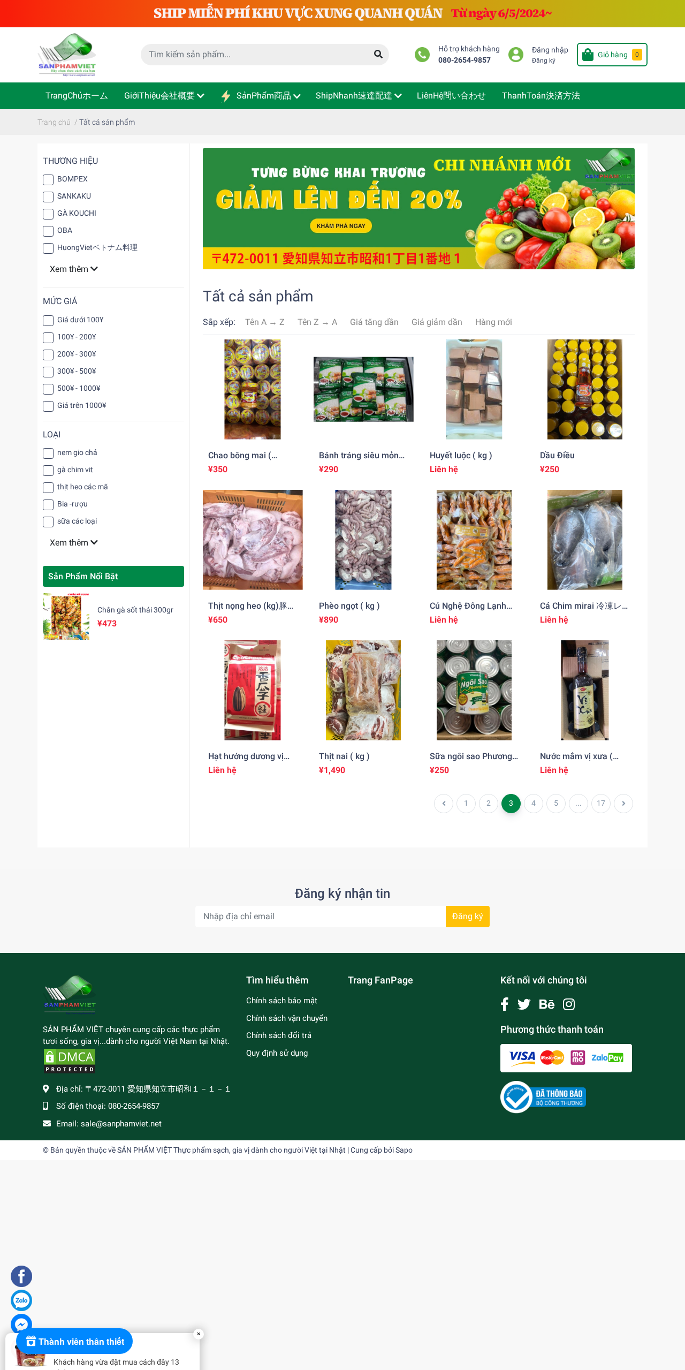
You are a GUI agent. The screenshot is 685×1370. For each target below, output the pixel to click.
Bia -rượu (72, 503)
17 (601, 803)
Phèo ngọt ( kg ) (349, 606)
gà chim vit (75, 469)
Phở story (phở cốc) (89, 1287)
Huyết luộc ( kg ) (461, 455)
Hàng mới (493, 322)
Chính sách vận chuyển (287, 1018)
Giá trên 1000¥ (81, 405)
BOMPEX (72, 179)
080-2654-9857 (464, 60)
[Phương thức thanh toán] (566, 1058)
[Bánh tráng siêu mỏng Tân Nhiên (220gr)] (364, 389)
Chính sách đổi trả (278, 1035)
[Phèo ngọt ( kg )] (364, 540)
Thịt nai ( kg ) (344, 756)
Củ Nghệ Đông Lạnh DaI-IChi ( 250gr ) (468, 611)
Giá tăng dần (374, 322)
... (578, 803)
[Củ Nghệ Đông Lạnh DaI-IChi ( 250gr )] (474, 540)
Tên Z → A (317, 322)
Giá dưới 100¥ (80, 319)
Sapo (404, 1150)
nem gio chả (77, 452)
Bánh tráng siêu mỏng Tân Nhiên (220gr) (361, 460)
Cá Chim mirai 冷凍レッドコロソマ (581, 611)
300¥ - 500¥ (76, 371)
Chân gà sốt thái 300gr (135, 609)
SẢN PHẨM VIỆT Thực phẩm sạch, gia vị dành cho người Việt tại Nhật (231, 1150)
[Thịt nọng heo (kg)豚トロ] (253, 540)
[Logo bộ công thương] (543, 1097)
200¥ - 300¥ (76, 354)
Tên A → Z (265, 322)
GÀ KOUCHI (76, 213)
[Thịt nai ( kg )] (364, 690)
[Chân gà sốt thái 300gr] (66, 616)
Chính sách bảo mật (281, 1000)
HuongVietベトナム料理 (97, 247)
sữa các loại (77, 521)
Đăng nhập (550, 50)
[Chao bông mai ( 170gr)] (253, 389)
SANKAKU (74, 196)
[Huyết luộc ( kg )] (474, 389)
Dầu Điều (557, 455)
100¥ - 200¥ (76, 336)
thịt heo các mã (82, 486)
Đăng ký (543, 60)
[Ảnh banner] (419, 208)
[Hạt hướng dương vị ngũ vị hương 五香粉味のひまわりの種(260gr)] (253, 690)
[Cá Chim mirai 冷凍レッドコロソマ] (585, 540)
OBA (64, 230)
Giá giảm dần (437, 322)
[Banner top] (342, 13)
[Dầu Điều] (585, 389)
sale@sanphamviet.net (121, 1124)
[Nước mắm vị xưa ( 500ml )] (585, 690)
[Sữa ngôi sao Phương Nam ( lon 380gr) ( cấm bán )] (474, 690)
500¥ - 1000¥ (78, 388)
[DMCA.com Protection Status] (69, 1060)
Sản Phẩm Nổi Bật (83, 576)
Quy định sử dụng (277, 1053)
